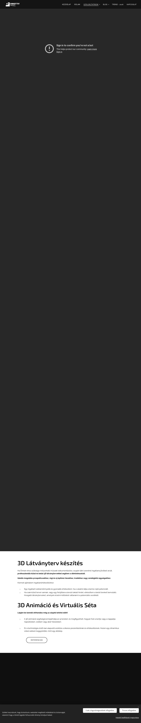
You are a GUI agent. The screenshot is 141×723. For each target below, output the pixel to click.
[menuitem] (67, 4)
